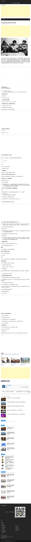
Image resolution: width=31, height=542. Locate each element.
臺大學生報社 (3, 527)
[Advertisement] (15, 11)
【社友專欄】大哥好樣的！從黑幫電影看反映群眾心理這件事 (15, 406)
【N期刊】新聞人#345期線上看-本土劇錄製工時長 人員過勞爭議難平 (10, 486)
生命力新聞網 (3, 531)
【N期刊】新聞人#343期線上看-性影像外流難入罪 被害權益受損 (10, 497)
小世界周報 (3, 530)
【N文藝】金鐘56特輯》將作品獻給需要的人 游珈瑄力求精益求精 (9, 462)
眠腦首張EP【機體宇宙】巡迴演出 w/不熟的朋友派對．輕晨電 (10, 354)
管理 (1, 520)
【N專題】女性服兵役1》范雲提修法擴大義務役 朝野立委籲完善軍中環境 (9, 457)
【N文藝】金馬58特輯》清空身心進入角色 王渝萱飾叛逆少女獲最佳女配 (9, 466)
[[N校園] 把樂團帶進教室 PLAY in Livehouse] (5, 360)
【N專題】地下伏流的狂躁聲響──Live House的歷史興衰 (14, 410)
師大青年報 (3, 525)
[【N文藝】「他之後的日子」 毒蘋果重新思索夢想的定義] (25, 360)
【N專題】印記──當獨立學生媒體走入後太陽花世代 (10, 443)
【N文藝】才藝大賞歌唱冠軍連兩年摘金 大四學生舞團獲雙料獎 (16, 414)
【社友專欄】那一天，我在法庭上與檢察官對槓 (10, 428)
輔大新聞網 (16, 530)
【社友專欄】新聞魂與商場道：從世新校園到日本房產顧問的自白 (10, 433)
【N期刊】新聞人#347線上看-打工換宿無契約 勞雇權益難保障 (10, 475)
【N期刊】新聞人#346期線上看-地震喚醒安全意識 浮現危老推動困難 (10, 480)
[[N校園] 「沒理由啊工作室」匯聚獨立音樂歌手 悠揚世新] (15, 360)
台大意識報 (16, 527)
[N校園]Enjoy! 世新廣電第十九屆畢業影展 (8, 391)
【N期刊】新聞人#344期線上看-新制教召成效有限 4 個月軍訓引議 (11, 491)
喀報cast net (17, 525)
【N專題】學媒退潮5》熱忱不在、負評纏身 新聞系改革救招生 (10, 448)
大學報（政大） (17, 528)
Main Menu (3, 19)
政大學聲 (3, 528)
